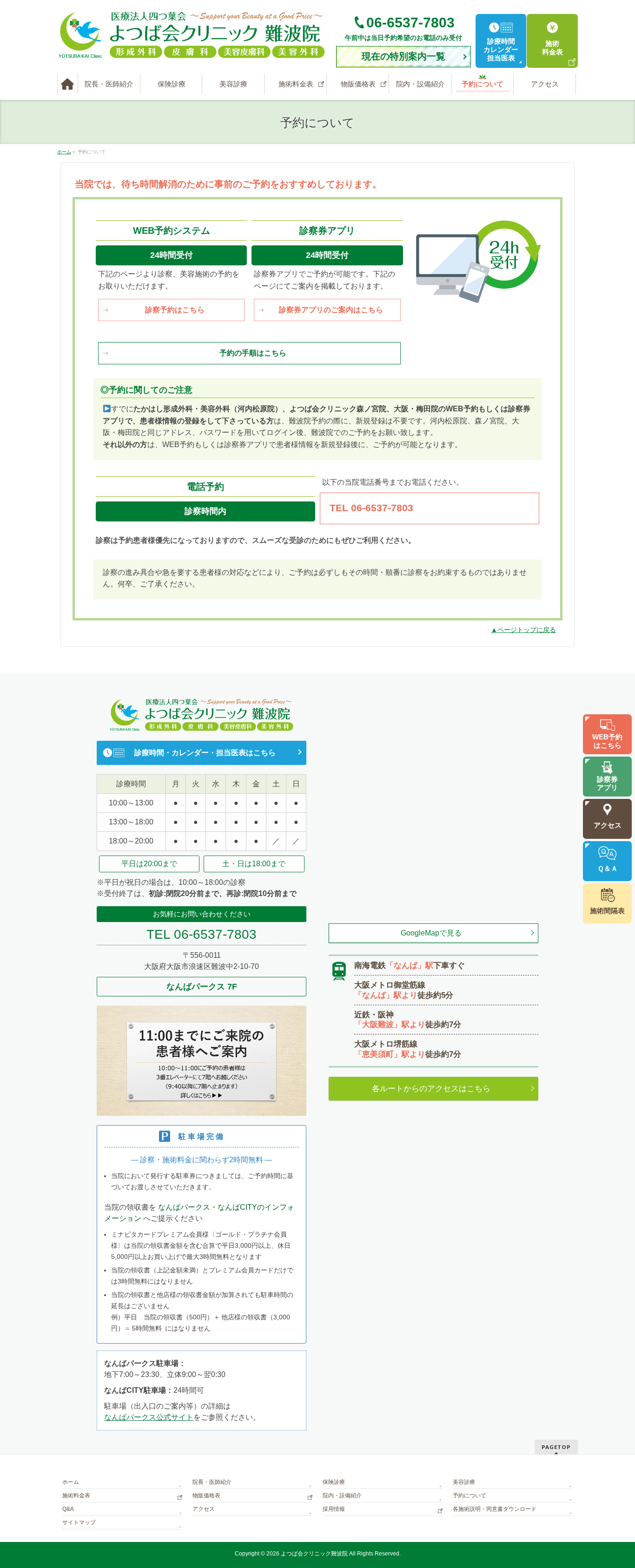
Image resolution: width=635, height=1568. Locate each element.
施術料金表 (76, 1495)
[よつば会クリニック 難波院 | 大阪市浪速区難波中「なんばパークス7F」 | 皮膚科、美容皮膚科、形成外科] (192, 48)
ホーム (70, 1482)
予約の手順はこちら (252, 353)
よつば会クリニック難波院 (314, 1553)
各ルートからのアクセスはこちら (431, 1088)
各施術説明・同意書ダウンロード (494, 1509)
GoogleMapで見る (431, 933)
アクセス (203, 1509)
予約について (469, 1495)
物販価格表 (206, 1495)
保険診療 (334, 1482)
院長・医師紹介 (212, 1482)
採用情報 (334, 1509)
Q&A (68, 1509)
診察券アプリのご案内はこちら (331, 310)
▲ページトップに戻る (523, 629)
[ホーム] (67, 83)
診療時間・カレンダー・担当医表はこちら (205, 753)
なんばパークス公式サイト (148, 1417)
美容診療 (464, 1482)
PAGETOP (556, 1447)
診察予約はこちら (175, 310)
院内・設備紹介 (342, 1495)
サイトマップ (79, 1522)
